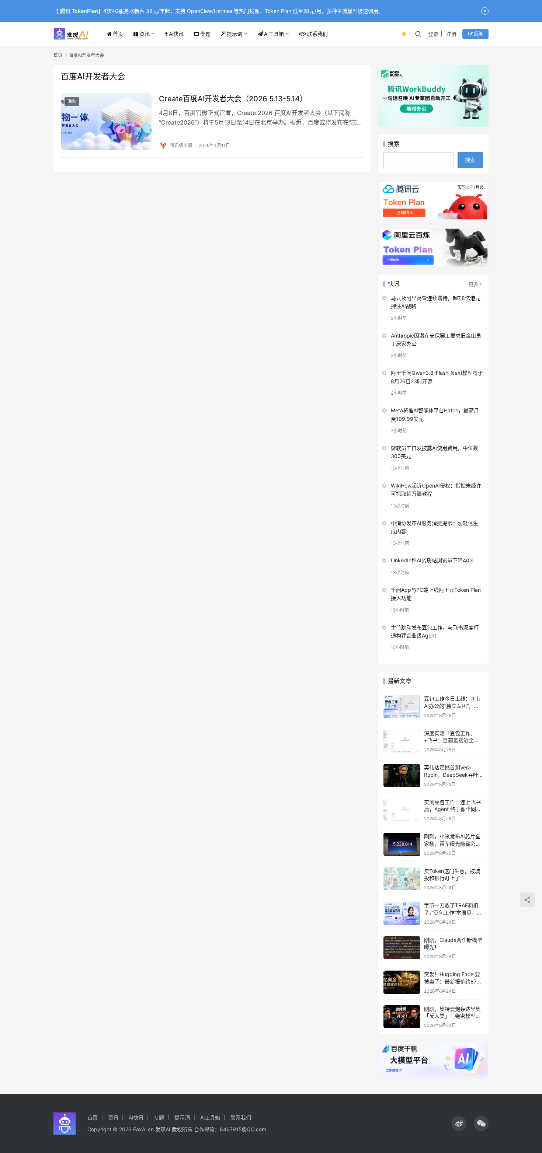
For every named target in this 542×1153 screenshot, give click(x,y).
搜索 (394, 144)
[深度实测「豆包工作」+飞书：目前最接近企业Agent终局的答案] (401, 741)
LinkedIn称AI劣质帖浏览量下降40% (432, 560)
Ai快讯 (176, 34)
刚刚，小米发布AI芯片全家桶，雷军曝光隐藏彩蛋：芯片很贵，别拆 (452, 843)
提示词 (234, 34)
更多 (473, 284)
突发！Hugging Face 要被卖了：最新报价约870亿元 (452, 981)
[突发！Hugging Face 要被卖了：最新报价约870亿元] (401, 982)
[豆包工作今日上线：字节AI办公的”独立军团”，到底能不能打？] (401, 706)
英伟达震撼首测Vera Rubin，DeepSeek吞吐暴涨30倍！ (451, 774)
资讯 (144, 34)
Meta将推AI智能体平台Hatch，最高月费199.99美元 (435, 414)
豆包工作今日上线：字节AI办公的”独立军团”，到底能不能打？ (452, 705)
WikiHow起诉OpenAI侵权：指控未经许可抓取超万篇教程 (436, 489)
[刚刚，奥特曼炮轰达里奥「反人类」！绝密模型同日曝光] (401, 1016)
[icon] (459, 1123)
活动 (71, 101)
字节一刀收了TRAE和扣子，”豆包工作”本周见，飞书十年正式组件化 (453, 912)
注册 (451, 34)
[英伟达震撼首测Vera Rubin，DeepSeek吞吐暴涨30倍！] (401, 775)
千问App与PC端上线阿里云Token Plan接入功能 (436, 594)
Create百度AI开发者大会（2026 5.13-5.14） (233, 98)
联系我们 (317, 34)
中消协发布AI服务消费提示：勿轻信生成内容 (434, 527)
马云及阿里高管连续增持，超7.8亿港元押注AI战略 (435, 302)
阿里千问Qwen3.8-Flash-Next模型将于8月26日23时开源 (437, 377)
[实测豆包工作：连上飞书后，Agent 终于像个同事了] (401, 810)
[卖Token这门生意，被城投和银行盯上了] (401, 879)
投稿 (478, 33)
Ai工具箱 (274, 34)
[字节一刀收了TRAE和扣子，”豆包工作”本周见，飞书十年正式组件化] (401, 913)
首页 (118, 34)
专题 (205, 34)
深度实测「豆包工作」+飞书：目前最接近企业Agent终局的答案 (451, 740)
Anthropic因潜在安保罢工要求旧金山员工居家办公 (436, 339)
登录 (433, 34)
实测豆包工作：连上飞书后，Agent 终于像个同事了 (452, 809)
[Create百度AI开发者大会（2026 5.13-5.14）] (106, 121)
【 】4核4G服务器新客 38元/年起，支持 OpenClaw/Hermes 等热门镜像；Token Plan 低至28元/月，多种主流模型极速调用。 (218, 11)
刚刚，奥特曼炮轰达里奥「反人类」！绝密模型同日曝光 (452, 1016)
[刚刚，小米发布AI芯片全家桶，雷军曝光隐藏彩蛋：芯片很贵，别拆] (401, 844)
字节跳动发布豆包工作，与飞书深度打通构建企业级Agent (435, 631)
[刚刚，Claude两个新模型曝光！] (401, 948)
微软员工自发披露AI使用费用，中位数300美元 (434, 452)
